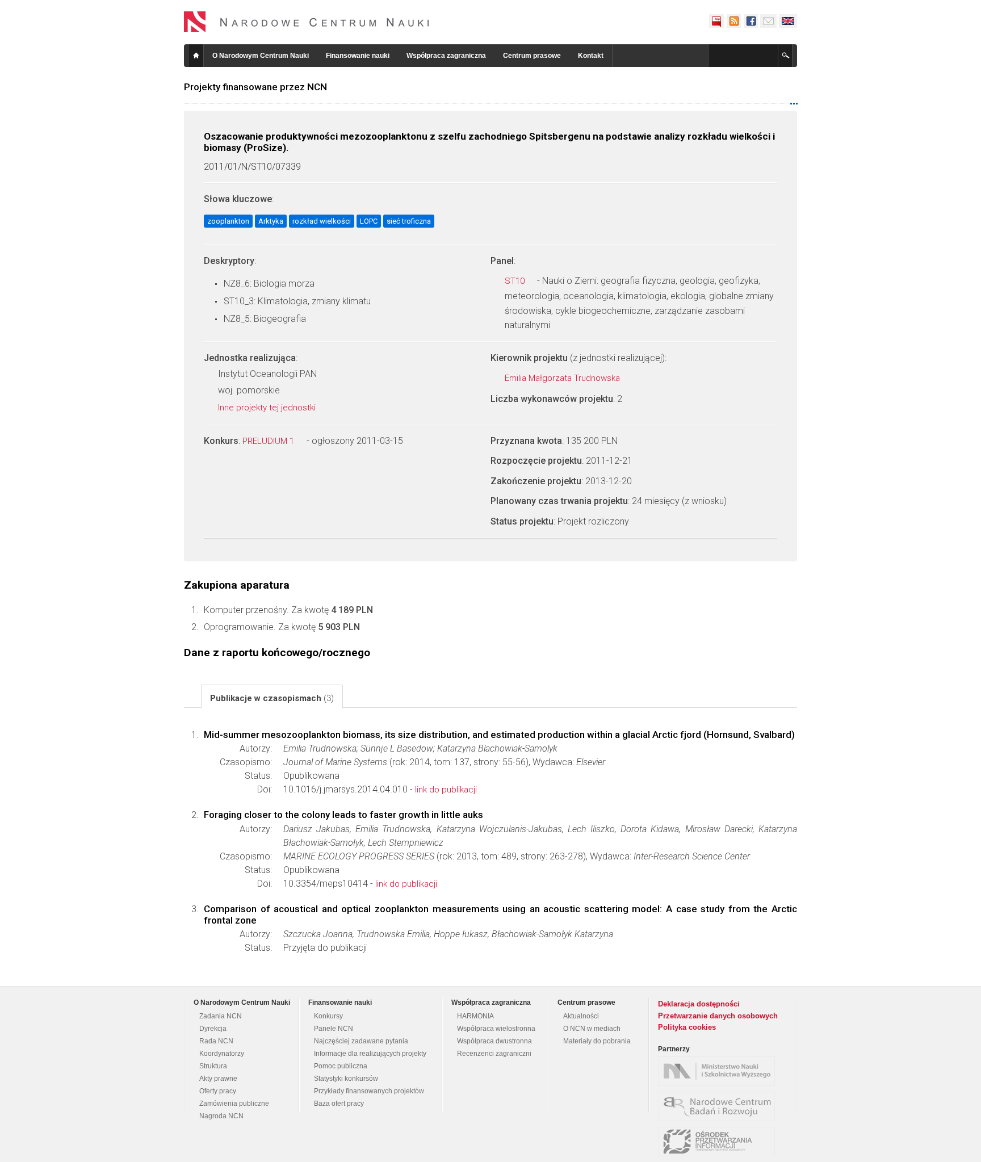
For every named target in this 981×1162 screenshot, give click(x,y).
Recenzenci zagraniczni (494, 1053)
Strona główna (196, 55)
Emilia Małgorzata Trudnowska (563, 378)
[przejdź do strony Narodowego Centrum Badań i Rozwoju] (719, 1106)
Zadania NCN (220, 1016)
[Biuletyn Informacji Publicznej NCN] (716, 21)
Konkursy (328, 1016)
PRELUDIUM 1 (269, 441)
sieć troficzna (409, 221)
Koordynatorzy (221, 1053)
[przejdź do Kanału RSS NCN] (733, 21)
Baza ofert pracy (339, 1103)
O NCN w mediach (592, 1028)
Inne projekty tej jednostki (268, 407)
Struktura (213, 1066)
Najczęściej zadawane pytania (361, 1041)
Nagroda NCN (221, 1116)
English (788, 21)
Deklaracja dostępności (699, 1004)
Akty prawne (218, 1078)
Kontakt (590, 56)
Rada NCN (216, 1041)
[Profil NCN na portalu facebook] (750, 21)
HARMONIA (475, 1016)
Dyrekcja (213, 1028)
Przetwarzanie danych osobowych (718, 1016)
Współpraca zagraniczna (446, 56)
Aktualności (581, 1016)
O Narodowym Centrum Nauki (260, 56)
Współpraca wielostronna (496, 1028)
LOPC (369, 221)
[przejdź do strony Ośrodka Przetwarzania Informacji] (719, 1141)
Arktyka (270, 221)
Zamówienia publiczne (234, 1103)
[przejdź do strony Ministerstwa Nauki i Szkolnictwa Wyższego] (719, 1071)
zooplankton (228, 221)
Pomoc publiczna (340, 1066)
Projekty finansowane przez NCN (255, 87)
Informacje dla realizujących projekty (370, 1053)
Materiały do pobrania (597, 1041)
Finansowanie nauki (357, 56)
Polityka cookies (687, 1027)
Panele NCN (333, 1028)
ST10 (516, 281)
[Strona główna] (306, 21)
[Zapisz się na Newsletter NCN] (768, 21)
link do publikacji (446, 790)
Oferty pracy (217, 1091)
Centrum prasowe (532, 56)
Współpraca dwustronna (494, 1041)
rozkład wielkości (321, 221)
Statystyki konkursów (346, 1078)
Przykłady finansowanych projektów (369, 1091)
